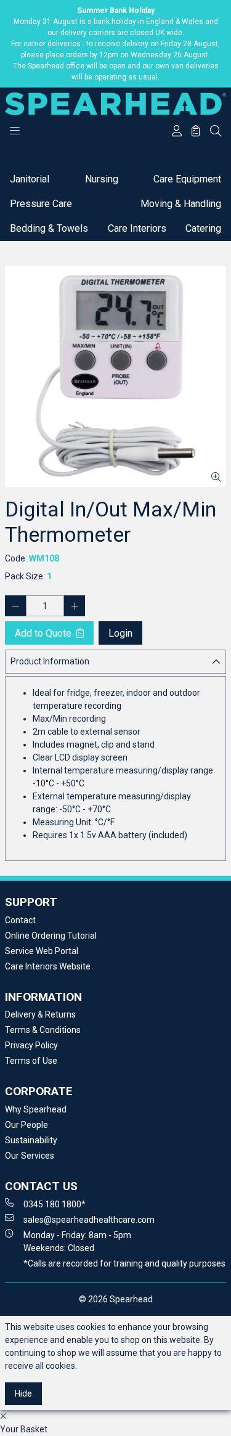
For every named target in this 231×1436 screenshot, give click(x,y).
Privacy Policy (31, 1045)
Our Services (29, 1156)
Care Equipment (187, 179)
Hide (23, 1393)
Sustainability (31, 1140)
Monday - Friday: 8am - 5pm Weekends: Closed (77, 1241)
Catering (203, 228)
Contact (20, 920)
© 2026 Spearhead (116, 1299)
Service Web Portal (41, 951)
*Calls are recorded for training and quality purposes (124, 1263)
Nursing (101, 179)
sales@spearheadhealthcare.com (89, 1220)
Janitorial (29, 179)
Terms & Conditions (43, 1030)
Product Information (49, 661)
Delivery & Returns (40, 1014)
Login (120, 633)
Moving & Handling (180, 204)
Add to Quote (44, 633)
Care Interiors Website (48, 966)
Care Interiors (137, 228)
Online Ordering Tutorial (51, 935)
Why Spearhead (36, 1109)
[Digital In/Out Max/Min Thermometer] (115, 376)
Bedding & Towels (49, 228)
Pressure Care (41, 204)
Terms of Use (31, 1061)
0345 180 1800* (54, 1204)
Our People (26, 1125)
